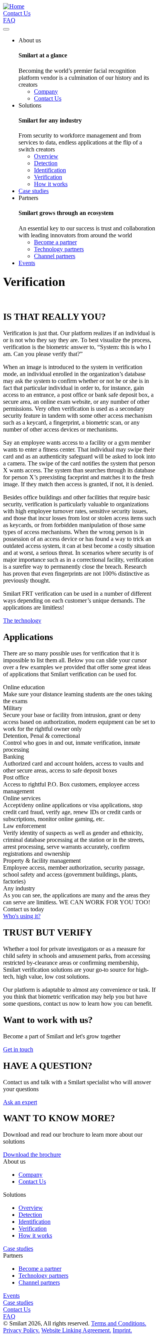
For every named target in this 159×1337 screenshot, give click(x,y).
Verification (48, 177)
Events (11, 1295)
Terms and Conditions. (118, 1323)
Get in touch (18, 1049)
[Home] (13, 6)
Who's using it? (22, 916)
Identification (50, 170)
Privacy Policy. (21, 1330)
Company (46, 91)
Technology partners (59, 249)
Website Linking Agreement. (76, 1330)
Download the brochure (32, 1154)
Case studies (18, 1248)
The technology (22, 620)
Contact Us (16, 13)
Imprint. (122, 1330)
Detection (46, 163)
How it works (51, 184)
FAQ (9, 20)
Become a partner (55, 242)
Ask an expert (20, 1102)
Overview (46, 156)
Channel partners (54, 256)
